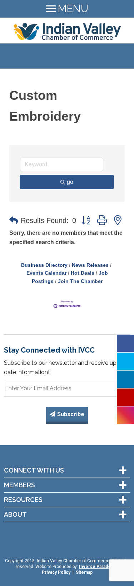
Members (19, 485)
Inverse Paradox (96, 566)
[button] (13, 220)
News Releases (90, 265)
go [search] (70, 182)
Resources (23, 499)
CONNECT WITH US (34, 470)
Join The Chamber (80, 281)
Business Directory (44, 265)
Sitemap (84, 572)
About (15, 514)
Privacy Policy (56, 572)
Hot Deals (82, 273)
